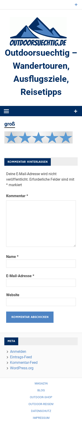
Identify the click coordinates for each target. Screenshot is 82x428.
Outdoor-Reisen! (41, 404)
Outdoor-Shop (41, 397)
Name (12, 256)
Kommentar (17, 196)
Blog (41, 390)
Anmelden (18, 351)
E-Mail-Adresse (20, 276)
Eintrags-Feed (21, 357)
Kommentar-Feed (24, 362)
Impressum (41, 418)
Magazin (41, 383)
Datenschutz (41, 411)
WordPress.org (21, 368)
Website (12, 295)
